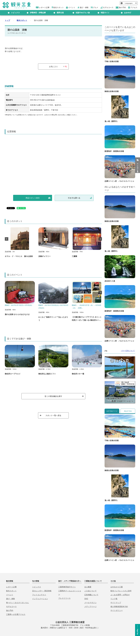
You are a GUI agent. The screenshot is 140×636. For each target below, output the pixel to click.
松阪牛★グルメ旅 (83, 13)
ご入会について (90, 591)
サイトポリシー (116, 610)
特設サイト (105, 13)
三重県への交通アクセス (15, 614)
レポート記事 (11, 587)
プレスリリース (64, 598)
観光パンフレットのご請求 (120, 591)
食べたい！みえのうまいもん (17, 603)
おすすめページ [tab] (112, 411)
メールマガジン (90, 603)
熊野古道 (60, 13)
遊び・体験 (10, 599)
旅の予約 (9, 610)
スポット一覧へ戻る (53, 415)
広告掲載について (91, 595)
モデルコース (11, 606)
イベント (9, 595)
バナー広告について (128, 351)
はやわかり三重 (116, 587)
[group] (20, 243)
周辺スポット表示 (33, 198)
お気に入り (56, 66)
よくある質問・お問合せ (120, 595)
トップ (7, 20)
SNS (86, 599)
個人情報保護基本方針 (119, 606)
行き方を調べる (74, 198)
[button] (100, 239)
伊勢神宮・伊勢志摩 (38, 13)
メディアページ (90, 606)
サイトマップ (115, 603)
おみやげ (127, 13)
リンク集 (113, 599)
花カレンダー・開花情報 (41, 591)
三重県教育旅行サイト (67, 587)
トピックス (15, 13)
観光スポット (22, 20)
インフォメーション (40, 599)
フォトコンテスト (39, 595)
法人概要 (87, 587)
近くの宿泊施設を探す (53, 396)
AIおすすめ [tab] (128, 411)
